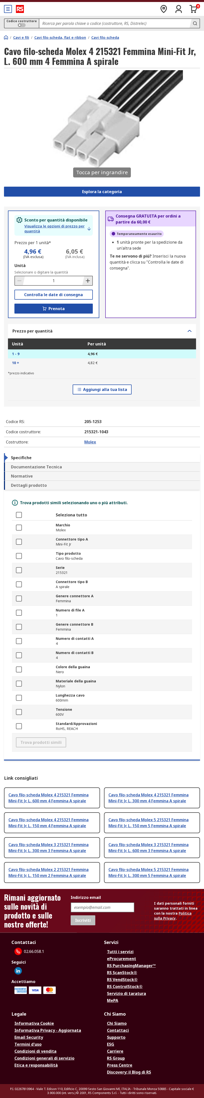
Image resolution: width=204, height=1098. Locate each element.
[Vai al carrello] (193, 9)
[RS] (20, 9)
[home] (6, 37)
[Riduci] (20, 280)
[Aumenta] (87, 280)
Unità (20, 265)
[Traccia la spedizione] (163, 9)
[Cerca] (195, 23)
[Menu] (8, 9)
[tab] (102, 457)
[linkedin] (18, 971)
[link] (57, 229)
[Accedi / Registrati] (178, 9)
